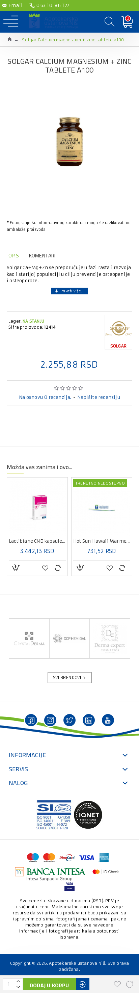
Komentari (42, 255)
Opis (13, 255)
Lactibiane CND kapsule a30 (37, 541)
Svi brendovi (67, 677)
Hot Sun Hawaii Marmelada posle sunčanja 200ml (101, 541)
